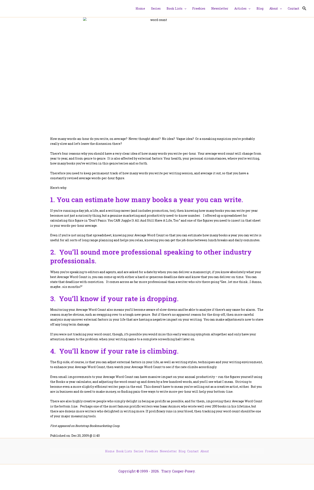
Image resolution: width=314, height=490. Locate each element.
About (204, 451)
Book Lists (124, 451)
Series (138, 451)
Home (109, 451)
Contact (193, 451)
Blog (182, 451)
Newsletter (168, 451)
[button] (184, 8)
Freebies (151, 451)
